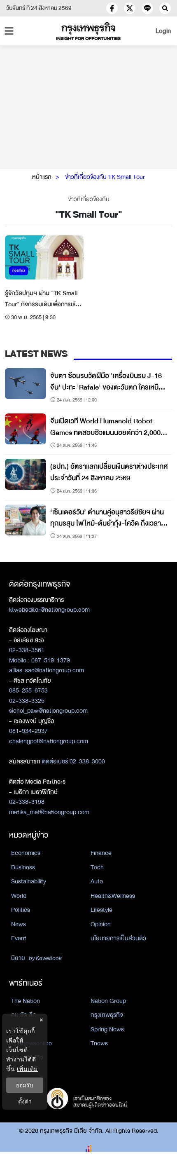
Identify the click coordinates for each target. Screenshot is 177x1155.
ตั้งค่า (25, 1101)
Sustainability (28, 881)
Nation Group (108, 1000)
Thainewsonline (31, 1043)
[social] (112, 8)
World (18, 895)
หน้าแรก (41, 176)
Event (18, 938)
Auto (97, 881)
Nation (19, 1029)
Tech (97, 867)
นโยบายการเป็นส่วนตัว (118, 938)
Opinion (101, 924)
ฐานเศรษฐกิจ (27, 1057)
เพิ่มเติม (27, 1069)
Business (23, 867)
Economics (25, 852)
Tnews (99, 1043)
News (18, 924)
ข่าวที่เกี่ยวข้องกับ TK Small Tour (105, 176)
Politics (20, 909)
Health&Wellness (113, 895)
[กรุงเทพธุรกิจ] (88, 31)
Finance (101, 852)
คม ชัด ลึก (23, 1014)
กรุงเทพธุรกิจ (107, 1014)
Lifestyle (101, 909)
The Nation (25, 1000)
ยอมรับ (24, 1085)
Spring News (107, 1029)
